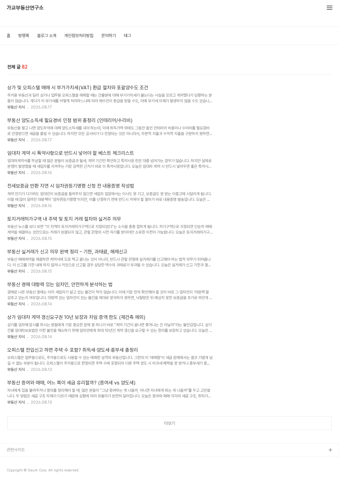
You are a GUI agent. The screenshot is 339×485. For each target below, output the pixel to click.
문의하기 (108, 35)
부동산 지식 (16, 107)
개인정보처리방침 (78, 35)
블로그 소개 (46, 35)
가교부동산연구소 (25, 8)
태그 (127, 35)
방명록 (23, 35)
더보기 (169, 423)
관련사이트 (16, 449)
